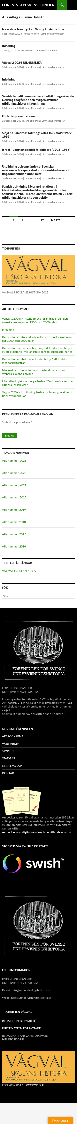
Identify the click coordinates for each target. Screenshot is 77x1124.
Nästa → (57, 220)
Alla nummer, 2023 (14, 460)
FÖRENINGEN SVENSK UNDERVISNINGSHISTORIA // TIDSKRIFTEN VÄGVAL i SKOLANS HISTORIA (29, 5)
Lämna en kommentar (52, 33)
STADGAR (8, 758)
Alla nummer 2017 (14, 534)
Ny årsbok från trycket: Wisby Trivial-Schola (33, 29)
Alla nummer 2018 (14, 522)
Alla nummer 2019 (14, 509)
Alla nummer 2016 (14, 546)
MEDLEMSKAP (12, 765)
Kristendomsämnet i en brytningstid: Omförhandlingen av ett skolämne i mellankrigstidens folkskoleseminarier (37, 349)
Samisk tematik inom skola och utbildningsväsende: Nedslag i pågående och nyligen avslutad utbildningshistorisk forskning (38, 99)
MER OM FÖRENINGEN (17, 729)
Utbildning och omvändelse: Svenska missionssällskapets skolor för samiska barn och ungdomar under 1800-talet (36, 170)
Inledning (8, 46)
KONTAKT (9, 773)
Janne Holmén (31, 33)
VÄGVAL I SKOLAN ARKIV (19, 571)
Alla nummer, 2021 (14, 485)
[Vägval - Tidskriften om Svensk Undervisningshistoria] (38, 1067)
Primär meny (72, 5)
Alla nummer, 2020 (14, 497)
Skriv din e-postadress (17, 422)
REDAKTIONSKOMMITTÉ (19, 1021)
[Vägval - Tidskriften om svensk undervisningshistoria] (38, 270)
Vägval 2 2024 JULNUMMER (22, 62)
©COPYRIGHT (35, 1085)
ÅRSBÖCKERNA (12, 736)
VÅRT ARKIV (10, 743)
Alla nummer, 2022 (14, 473)
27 (42, 220)
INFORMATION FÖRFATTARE (21, 1028)
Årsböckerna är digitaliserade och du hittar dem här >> (37, 832)
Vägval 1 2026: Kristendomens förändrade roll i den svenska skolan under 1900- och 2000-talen (35, 320)
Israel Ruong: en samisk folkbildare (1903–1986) (36, 149)
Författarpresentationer (19, 116)
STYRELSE (8, 751)
